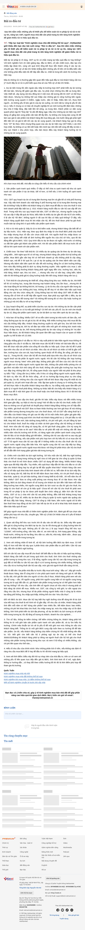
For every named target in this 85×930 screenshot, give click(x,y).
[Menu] (3, 6)
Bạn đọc (23, 870)
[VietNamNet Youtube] (62, 911)
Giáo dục (5, 865)
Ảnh (64, 838)
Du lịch (22, 861)
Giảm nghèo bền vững (50, 847)
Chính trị (5, 843)
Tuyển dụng (64, 919)
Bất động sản (12, 13)
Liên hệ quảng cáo (52, 878)
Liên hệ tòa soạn (26, 893)
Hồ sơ (44, 870)
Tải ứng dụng (54, 915)
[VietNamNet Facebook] (57, 911)
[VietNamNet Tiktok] (67, 911)
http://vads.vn (56, 893)
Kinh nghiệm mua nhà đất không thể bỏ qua (23, 676)
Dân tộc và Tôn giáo (9, 856)
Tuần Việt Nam (47, 838)
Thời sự (5, 847)
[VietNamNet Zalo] (71, 911)
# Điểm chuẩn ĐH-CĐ (28, 6)
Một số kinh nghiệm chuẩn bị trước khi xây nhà (24, 682)
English (44, 865)
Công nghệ (24, 852)
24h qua (66, 856)
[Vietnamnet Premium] (8, 839)
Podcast (66, 852)
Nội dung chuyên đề (49, 861)
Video (65, 843)
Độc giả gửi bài (73, 915)
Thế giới (5, 870)
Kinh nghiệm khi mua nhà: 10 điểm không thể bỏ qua (27, 679)
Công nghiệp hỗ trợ (49, 843)
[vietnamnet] (12, 7)
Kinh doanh (6, 852)
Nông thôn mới (47, 852)
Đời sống (23, 838)
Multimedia (67, 847)
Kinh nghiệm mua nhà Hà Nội (17, 673)
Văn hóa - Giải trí (26, 843)
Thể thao (5, 861)
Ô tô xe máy (24, 856)
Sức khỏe (23, 847)
